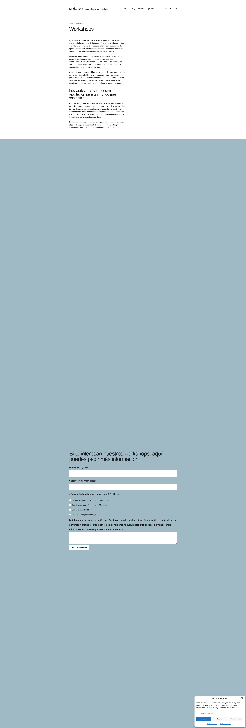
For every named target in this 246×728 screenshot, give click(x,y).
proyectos (152, 8)
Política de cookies (212, 724)
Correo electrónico (84, 480)
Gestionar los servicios (207, 713)
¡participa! (165, 8)
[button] (242, 698)
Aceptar (203, 719)
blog (133, 8)
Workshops (79, 23)
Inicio (71, 23)
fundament (76, 8)
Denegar (219, 719)
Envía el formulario (79, 547)
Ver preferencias (236, 719)
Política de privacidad (225, 724)
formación (141, 8)
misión (126, 8)
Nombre (78, 467)
